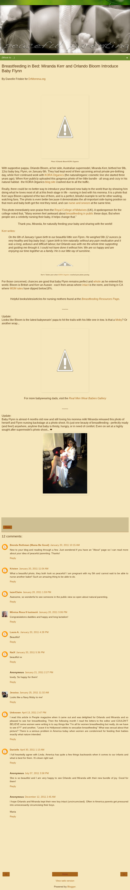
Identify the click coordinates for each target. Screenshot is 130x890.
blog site (50, 182)
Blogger (71, 886)
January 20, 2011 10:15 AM (65, 545)
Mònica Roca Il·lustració (24, 612)
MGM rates (16, 288)
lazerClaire (16, 592)
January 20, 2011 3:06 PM (53, 612)
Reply (13, 558)
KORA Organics (54, 175)
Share (7, 527)
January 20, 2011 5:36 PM (30, 652)
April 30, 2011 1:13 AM (32, 749)
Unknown (15, 712)
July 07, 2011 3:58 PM (37, 773)
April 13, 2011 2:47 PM (34, 712)
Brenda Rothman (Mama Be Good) (29, 545)
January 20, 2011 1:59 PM (37, 592)
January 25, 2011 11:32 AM (34, 692)
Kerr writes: (8, 231)
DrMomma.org (37, 78)
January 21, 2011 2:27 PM (39, 672)
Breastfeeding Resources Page (100, 299)
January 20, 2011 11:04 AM (33, 568)
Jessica (14, 692)
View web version (65, 880)
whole (97, 281)
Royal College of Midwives (71, 210)
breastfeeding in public (79, 213)
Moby (118, 319)
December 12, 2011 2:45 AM (40, 796)
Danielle (14, 749)
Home (65, 874)
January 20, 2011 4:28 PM (34, 632)
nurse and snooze (79, 203)
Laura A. (14, 632)
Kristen (14, 568)
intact (85, 284)
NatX (12, 652)
